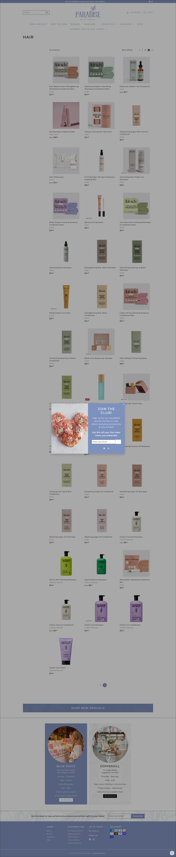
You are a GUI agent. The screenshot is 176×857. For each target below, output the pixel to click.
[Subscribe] (118, 442)
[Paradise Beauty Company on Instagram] (108, 448)
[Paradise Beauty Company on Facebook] (104, 448)
